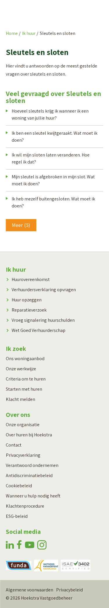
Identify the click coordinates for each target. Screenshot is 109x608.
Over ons (18, 414)
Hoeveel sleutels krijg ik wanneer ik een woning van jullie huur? (50, 114)
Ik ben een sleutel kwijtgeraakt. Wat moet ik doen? (54, 136)
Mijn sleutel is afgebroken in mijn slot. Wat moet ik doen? (53, 180)
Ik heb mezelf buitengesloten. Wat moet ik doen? (53, 202)
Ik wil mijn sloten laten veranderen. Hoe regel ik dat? (51, 158)
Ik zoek (16, 348)
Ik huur (28, 33)
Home (12, 33)
